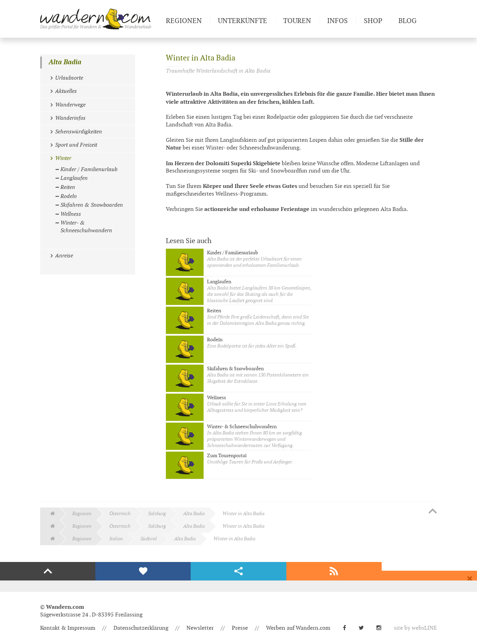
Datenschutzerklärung (140, 628)
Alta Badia (65, 62)
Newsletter (200, 628)
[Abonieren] (334, 571)
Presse (240, 628)
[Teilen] (238, 571)
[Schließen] (469, 579)
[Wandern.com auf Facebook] (347, 628)
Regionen (81, 514)
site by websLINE (415, 628)
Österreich (120, 514)
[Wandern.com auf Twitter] (364, 628)
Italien (116, 539)
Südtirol (148, 539)
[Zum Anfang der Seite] (432, 511)
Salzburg (157, 514)
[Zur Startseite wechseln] (100, 18)
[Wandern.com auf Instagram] (381, 628)
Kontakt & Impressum (67, 628)
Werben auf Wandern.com (298, 628)
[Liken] (143, 571)
